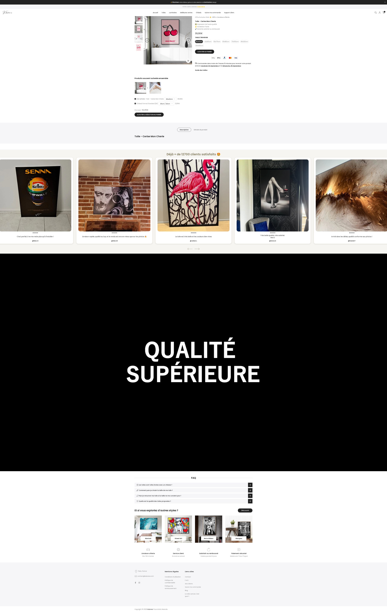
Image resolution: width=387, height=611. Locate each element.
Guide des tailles (201, 70)
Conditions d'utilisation (173, 577)
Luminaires (173, 13)
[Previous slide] (189, 249)
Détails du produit (200, 130)
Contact (188, 577)
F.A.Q (186, 580)
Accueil (155, 13)
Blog (186, 590)
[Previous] (147, 40)
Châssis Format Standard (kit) (147, 104)
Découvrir (245, 510)
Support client (229, 13)
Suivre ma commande (213, 13)
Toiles (164, 13)
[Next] (188, 40)
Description (184, 130)
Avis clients (189, 584)
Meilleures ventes (186, 13)
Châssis (198, 13)
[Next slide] (197, 249)
